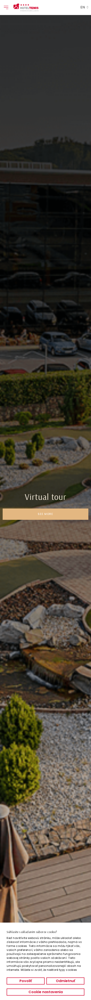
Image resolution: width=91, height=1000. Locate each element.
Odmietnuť (65, 980)
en (82, 7)
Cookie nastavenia (45, 991)
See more (45, 514)
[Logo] (37, 7)
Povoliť (25, 980)
